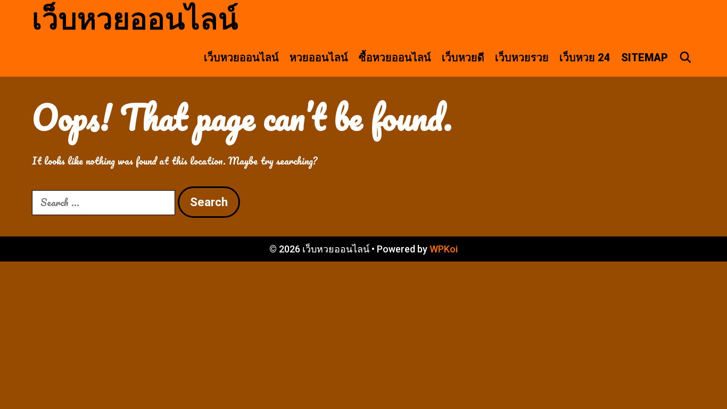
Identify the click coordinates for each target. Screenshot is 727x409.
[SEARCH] (685, 57)
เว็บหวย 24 (584, 57)
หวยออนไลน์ (319, 57)
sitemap (644, 57)
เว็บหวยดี (463, 57)
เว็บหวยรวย (522, 57)
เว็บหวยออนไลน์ (135, 19)
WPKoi (443, 249)
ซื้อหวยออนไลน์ (395, 57)
